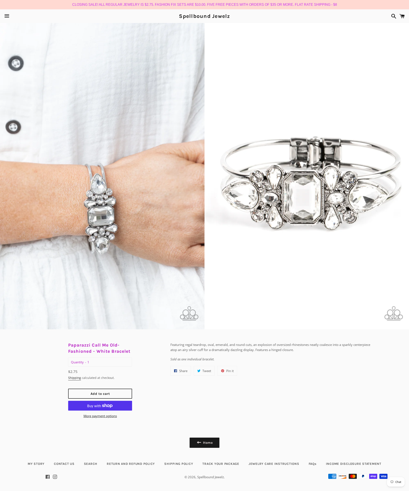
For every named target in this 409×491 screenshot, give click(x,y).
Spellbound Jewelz (204, 16)
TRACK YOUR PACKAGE (220, 464)
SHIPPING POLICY (178, 464)
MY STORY (36, 464)
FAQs (313, 464)
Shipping (74, 378)
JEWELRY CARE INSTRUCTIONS (274, 464)
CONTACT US (64, 464)
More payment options (100, 416)
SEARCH (91, 464)
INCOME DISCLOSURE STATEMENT (353, 464)
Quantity (77, 362)
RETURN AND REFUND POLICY (131, 464)
